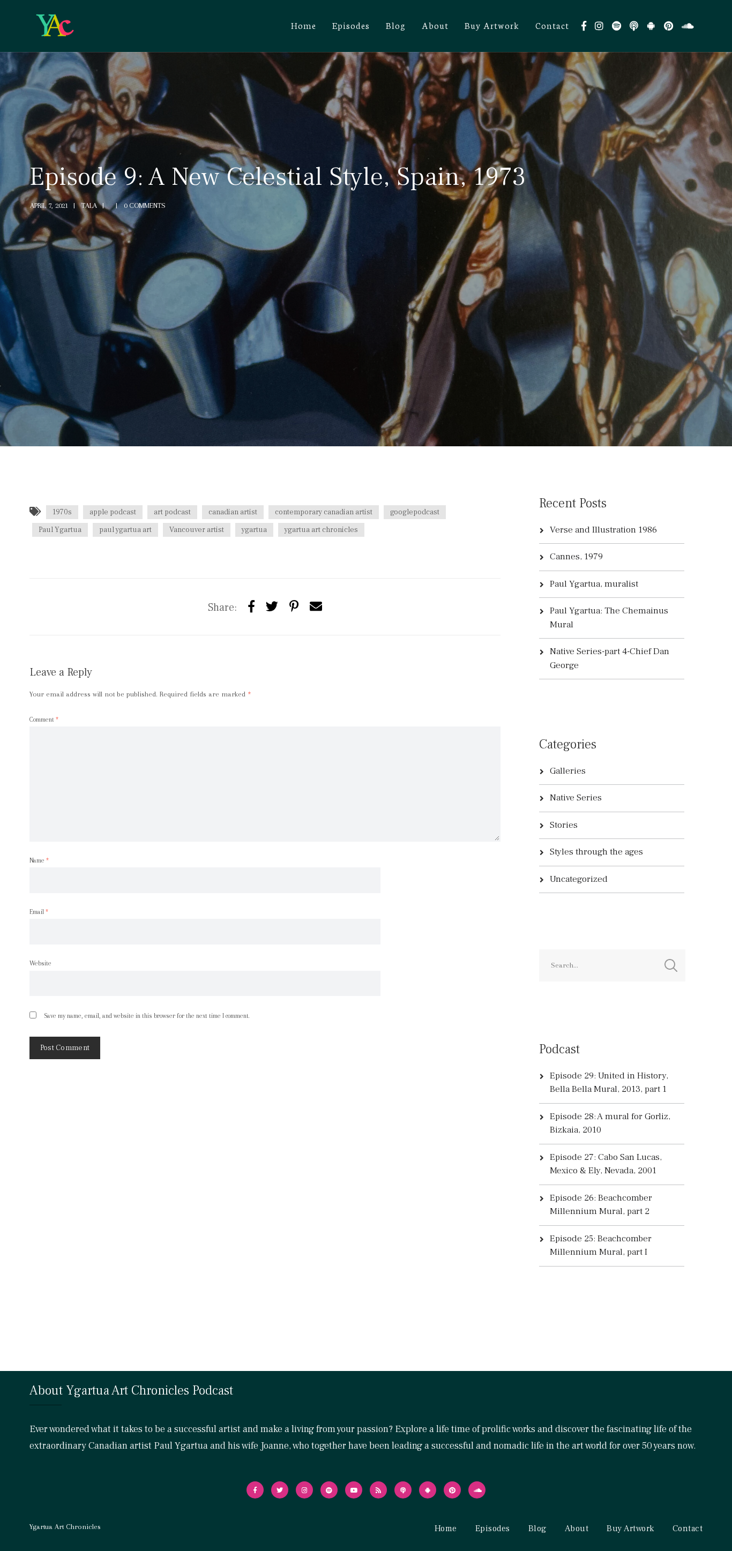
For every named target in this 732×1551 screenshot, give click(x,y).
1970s (62, 512)
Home (303, 25)
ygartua (254, 530)
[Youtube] (353, 1489)
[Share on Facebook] (251, 607)
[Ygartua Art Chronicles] (54, 25)
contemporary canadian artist (323, 512)
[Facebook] (584, 26)
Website (40, 963)
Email (38, 912)
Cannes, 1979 (576, 557)
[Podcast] (634, 26)
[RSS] (378, 1489)
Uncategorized (579, 879)
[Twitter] (272, 607)
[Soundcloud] (687, 26)
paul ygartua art (125, 530)
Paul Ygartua (60, 530)
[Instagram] (599, 26)
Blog (396, 25)
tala (89, 205)
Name (39, 860)
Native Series (576, 798)
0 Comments (145, 205)
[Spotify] (616, 26)
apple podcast (112, 512)
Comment (43, 719)
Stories (564, 825)
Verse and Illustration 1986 (603, 530)
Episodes (351, 25)
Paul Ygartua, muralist (594, 584)
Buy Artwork (492, 25)
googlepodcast (414, 512)
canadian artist (232, 512)
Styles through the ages (596, 852)
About (435, 25)
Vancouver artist (196, 530)
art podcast (172, 512)
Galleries (568, 771)
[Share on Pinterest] (293, 607)
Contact (552, 25)
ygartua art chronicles (321, 530)
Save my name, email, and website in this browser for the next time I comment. (146, 1016)
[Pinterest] (668, 26)
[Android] (651, 26)
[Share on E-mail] (316, 607)
